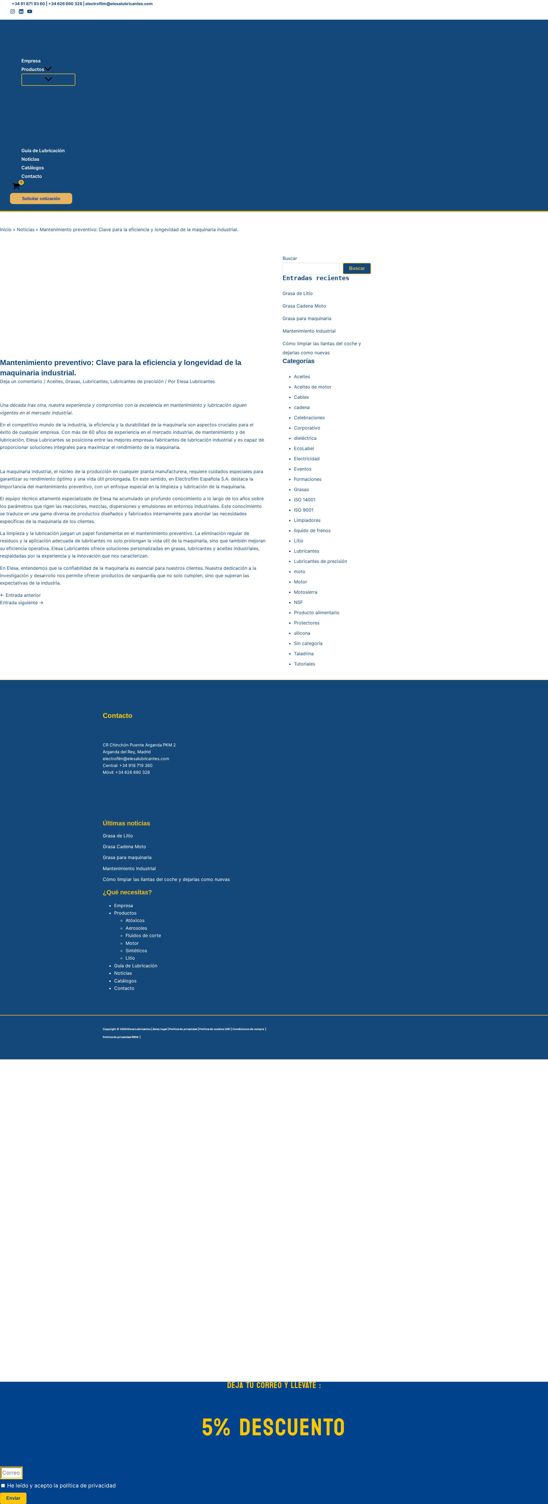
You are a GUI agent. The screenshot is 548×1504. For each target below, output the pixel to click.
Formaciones (307, 479)
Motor (300, 582)
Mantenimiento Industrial (309, 331)
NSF (298, 602)
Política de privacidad (183, 1029)
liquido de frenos (312, 530)
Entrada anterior (20, 595)
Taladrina (304, 653)
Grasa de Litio (298, 293)
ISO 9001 (303, 510)
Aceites (55, 381)
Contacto (124, 988)
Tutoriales (304, 664)
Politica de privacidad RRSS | (121, 1037)
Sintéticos (136, 950)
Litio (298, 541)
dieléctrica (305, 438)
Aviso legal (160, 1029)
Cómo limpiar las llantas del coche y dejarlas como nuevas (166, 879)
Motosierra (305, 592)
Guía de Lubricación (135, 965)
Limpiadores (307, 520)
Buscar (290, 258)
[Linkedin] (21, 12)
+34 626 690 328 (65, 3)
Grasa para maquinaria (307, 318)
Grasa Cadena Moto (304, 306)
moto (299, 571)
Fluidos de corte (143, 935)
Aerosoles (136, 928)
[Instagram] (12, 12)
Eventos (302, 469)
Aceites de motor (312, 387)
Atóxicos (135, 920)
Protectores (306, 623)
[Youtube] (29, 12)
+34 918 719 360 (135, 765)
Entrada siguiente (21, 602)
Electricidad (307, 458)
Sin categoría (308, 643)
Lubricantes (95, 381)
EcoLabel (304, 448)
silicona (302, 633)
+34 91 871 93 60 (28, 3)
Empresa (123, 905)
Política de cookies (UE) (215, 1029)
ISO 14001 (304, 499)
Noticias (123, 973)
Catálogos (125, 981)
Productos (125, 913)
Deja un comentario (21, 381)
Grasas (72, 381)
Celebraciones (309, 417)
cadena (302, 407)
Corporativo (307, 428)
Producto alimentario (316, 612)
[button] (48, 69)
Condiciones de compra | (249, 1029)
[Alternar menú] (48, 80)
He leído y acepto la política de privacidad (61, 1485)
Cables (301, 397)
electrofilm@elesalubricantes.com (119, 3)
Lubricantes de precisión (137, 381)
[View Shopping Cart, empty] (16, 186)
